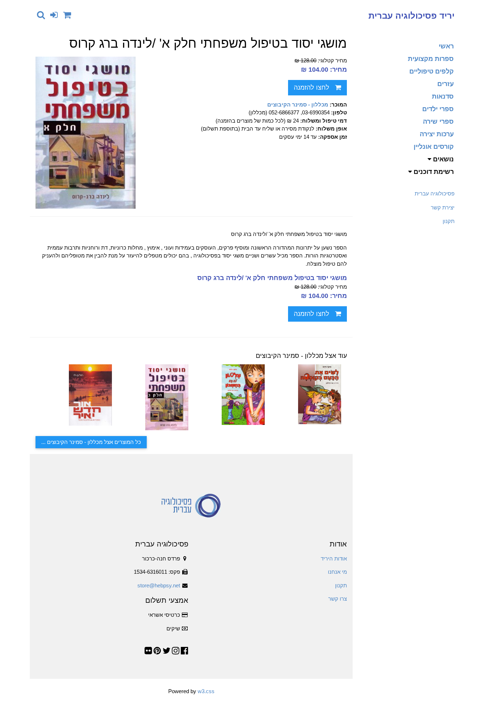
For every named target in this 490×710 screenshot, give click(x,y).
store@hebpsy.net (158, 585)
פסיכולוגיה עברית (434, 193)
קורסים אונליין (434, 146)
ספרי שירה (438, 121)
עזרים (445, 83)
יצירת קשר (442, 207)
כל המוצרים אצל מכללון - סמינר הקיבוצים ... (91, 442)
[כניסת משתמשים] (54, 15)
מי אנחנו (337, 572)
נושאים (442, 159)
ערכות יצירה (437, 134)
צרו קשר (337, 599)
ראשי (446, 46)
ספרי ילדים (438, 109)
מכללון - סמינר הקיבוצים (297, 104)
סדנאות (443, 96)
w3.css (206, 691)
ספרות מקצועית (431, 58)
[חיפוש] (41, 15)
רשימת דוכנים (433, 171)
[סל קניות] (67, 15)
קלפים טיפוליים (431, 71)
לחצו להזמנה (311, 87)
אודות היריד (334, 558)
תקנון (448, 221)
